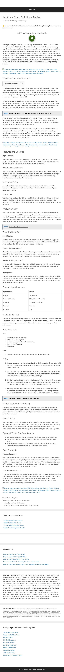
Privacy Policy (7, 637)
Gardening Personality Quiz (12, 655)
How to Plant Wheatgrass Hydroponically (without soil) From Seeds (25, 564)
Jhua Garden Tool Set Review (14, 503)
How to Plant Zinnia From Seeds (14, 554)
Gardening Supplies (11, 498)
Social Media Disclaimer (11, 635)
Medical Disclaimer (9, 640)
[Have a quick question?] (32, 38)
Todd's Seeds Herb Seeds (12, 523)
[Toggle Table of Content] (21, 83)
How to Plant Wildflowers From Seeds (16, 559)
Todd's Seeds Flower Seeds (12, 520)
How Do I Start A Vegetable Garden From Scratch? (21, 505)
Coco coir (7, 500)
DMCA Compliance (9, 648)
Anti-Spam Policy (9, 653)
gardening (14, 500)
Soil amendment (24, 500)
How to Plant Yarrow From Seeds (14, 557)
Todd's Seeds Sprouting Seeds (13, 525)
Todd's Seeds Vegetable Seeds (13, 528)
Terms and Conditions (10, 632)
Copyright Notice (8, 650)
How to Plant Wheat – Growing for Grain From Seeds (21, 562)
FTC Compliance (8, 642)
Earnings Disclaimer (9, 645)
